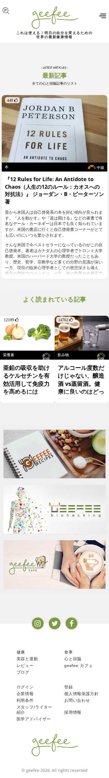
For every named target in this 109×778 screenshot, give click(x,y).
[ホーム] (55, 744)
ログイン (25, 687)
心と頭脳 (72, 658)
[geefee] (54, 17)
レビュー (25, 665)
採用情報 (72, 712)
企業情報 (25, 693)
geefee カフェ (78, 665)
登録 (68, 687)
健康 (21, 652)
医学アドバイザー (34, 719)
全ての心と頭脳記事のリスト (54, 83)
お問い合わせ (77, 700)
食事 (68, 652)
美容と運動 (27, 658)
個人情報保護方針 (81, 693)
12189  (11, 320)
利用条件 (25, 700)
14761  (65, 320)
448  (12, 100)
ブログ (23, 672)
